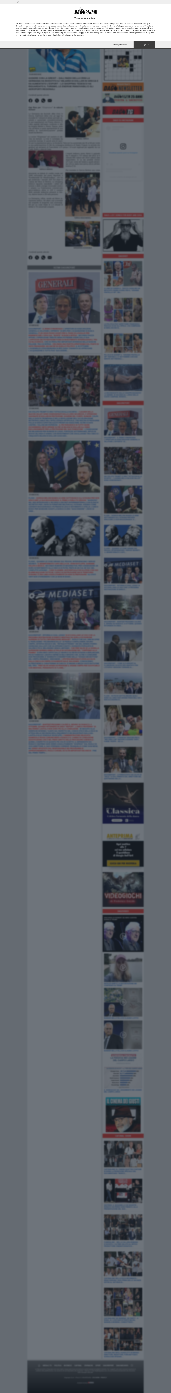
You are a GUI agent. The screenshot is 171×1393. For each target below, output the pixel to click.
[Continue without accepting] (18, 2)
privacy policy (50, 35)
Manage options (120, 45)
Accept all (144, 45)
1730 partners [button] (30, 24)
